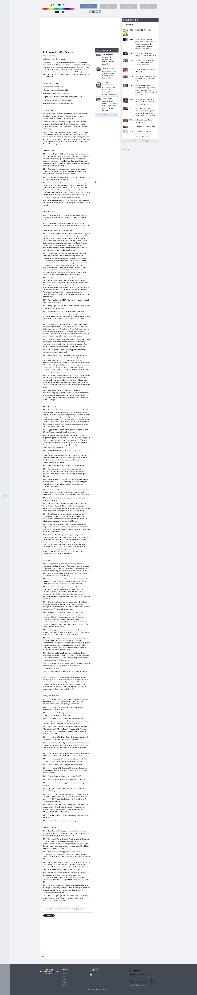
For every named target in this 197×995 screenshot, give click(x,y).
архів (148, 6)
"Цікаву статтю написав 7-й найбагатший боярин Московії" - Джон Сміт (109, 59)
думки (128, 6)
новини (88, 6)
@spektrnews (126, 149)
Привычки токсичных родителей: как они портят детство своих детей (144, 134)
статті (108, 6)
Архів (64, 985)
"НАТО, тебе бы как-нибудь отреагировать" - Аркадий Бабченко (145, 78)
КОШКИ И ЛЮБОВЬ (143, 30)
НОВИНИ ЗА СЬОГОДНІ (106, 115)
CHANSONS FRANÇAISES (145, 127)
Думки (64, 982)
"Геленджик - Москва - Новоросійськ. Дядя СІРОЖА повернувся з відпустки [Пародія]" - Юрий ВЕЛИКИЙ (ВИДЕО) (146, 90)
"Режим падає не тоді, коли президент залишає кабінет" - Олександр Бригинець (145, 101)
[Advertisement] (80, 33)
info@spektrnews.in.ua (137, 985)
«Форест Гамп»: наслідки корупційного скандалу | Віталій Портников (144, 62)
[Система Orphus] (94, 969)
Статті (64, 979)
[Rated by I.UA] (94, 975)
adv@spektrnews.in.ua (149, 977)
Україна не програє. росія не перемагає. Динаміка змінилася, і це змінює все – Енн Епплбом (109, 73)
